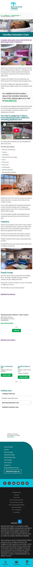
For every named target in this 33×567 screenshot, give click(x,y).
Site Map (16, 495)
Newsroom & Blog (9, 454)
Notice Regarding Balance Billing (16, 504)
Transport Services (8, 394)
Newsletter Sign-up (13, 471)
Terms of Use (16, 497)
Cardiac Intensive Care (10, 398)
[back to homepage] (1, 15)
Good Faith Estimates (16, 507)
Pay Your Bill (7, 462)
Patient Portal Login (9, 457)
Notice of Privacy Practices (16, 502)
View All (16, 330)
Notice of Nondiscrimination (16, 500)
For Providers (8, 460)
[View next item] (20, 381)
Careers (6, 449)
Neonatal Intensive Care (10, 403)
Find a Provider (8, 447)
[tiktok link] (22, 483)
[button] (30, 403)
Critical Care (15, 15)
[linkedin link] (13, 483)
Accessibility (16, 512)
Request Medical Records (11, 467)
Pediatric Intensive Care (10, 407)
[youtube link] (18, 483)
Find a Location (8, 452)
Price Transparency (16, 509)
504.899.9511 (10, 437)
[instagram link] (27, 483)
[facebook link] (4, 483)
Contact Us (7, 465)
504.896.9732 (10, 100)
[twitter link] (9, 483)
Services (6, 15)
